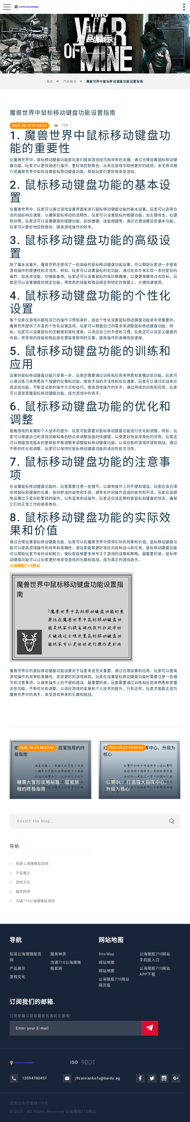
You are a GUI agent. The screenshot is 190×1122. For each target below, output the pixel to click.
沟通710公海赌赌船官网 (35, 901)
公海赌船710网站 (81, 1111)
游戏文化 (23, 882)
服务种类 (23, 891)
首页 (50, 81)
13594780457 (34, 1078)
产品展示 (69, 81)
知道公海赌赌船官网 (32, 863)
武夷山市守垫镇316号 (29, 1103)
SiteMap (106, 954)
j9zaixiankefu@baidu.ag (97, 1078)
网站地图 (107, 962)
